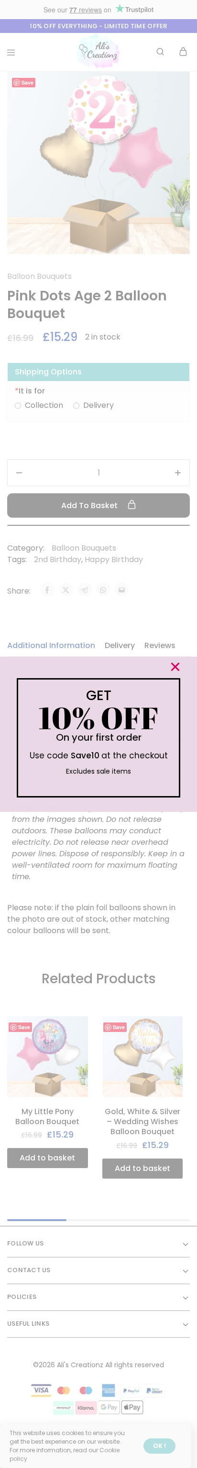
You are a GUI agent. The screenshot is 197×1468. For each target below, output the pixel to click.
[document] (98, 734)
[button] (175, 667)
